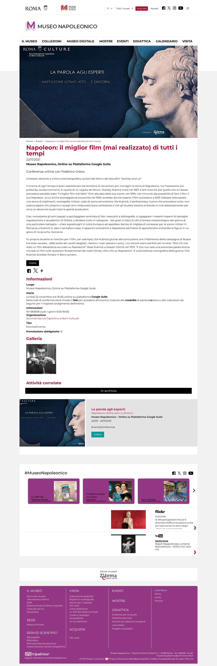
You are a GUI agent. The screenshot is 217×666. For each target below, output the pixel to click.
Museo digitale (80, 41)
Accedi (154, 8)
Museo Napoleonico (67, 26)
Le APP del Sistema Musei (39, 498)
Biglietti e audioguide (82, 599)
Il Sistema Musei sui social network (95, 497)
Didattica (142, 41)
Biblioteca (32, 640)
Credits (153, 659)
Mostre (106, 41)
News (158, 593)
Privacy (112, 659)
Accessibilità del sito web (171, 659)
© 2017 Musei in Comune (92, 659)
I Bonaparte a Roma (38, 599)
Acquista (141, 8)
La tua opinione (78, 621)
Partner (159, 600)
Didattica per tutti (122, 618)
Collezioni (52, 41)
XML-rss (189, 659)
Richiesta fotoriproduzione (41, 643)
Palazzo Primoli (35, 624)
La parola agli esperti (108, 409)
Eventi (123, 41)
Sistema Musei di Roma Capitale (45, 605)
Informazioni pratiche (81, 596)
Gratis (32, 263)
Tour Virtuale (148, 499)
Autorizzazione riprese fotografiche (46, 646)
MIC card (74, 605)
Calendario (166, 41)
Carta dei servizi (35, 608)
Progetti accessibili (122, 628)
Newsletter (33, 611)
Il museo (29, 41)
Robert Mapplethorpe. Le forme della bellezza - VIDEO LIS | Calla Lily (173, 546)
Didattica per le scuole (124, 614)
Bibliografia (33, 637)
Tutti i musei (123, 8)
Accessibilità (76, 618)
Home (29, 141)
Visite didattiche (79, 608)
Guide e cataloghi (79, 615)
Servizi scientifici (42, 632)
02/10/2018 (174, 522)
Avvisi (158, 597)
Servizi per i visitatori (81, 602)
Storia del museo (36, 596)
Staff (29, 602)
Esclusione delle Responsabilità (132, 659)
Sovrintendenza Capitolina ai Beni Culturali (52, 318)
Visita (187, 41)
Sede (31, 620)
